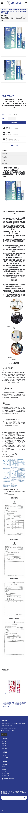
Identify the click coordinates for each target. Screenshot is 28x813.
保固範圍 (4, 154)
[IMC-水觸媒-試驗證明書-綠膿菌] (14, 577)
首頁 (2, 17)
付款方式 (4, 160)
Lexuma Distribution (9, 806)
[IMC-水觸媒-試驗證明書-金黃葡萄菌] (14, 656)
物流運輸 (4, 157)
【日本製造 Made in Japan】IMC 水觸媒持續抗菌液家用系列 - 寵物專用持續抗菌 (14, 703)
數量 (3, 118)
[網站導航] (2, 3)
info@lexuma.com (9, 730)
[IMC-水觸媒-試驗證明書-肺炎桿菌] (14, 617)
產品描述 (4, 150)
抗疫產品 (6, 17)
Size (3, 114)
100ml (15, 114)
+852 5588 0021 (12, 728)
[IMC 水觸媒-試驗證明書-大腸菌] (14, 536)
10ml (10, 114)
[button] (4, 15)
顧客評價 (4, 163)
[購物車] (26, 3)
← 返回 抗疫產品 (13, 145)
